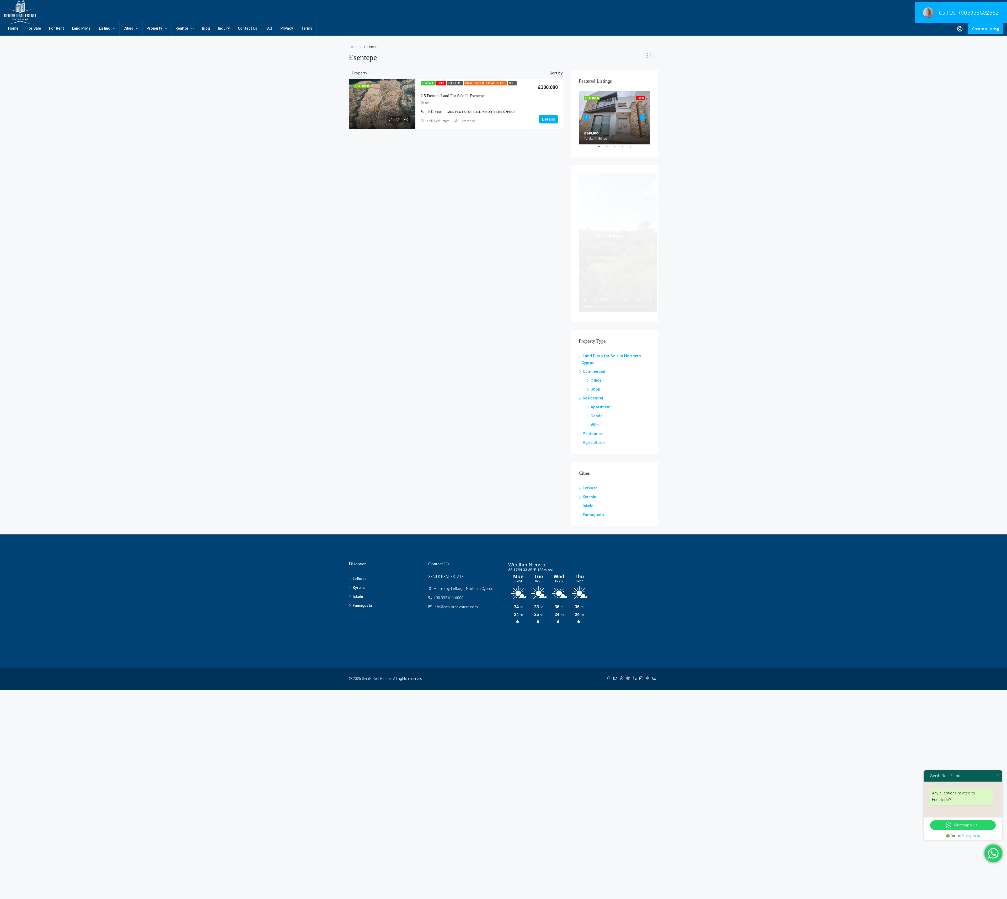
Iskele (588, 505)
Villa (595, 425)
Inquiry (224, 28)
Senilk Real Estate (437, 121)
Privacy (286, 28)
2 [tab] (609, 148)
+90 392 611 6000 (448, 598)
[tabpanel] (614, 117)
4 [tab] (625, 148)
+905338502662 (978, 13)
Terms (306, 28)
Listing (104, 28)
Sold (441, 83)
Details (548, 119)
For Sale (33, 28)
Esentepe (455, 83)
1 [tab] (601, 148)
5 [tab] (633, 148)
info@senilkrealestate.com (456, 607)
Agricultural (594, 442)
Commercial (594, 371)
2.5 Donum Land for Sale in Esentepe (453, 96)
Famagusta (593, 514)
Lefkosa (590, 488)
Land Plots (81, 28)
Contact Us (247, 28)
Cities (128, 28)
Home (13, 28)
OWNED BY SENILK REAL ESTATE (485, 83)
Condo (597, 416)
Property (154, 28)
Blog (206, 28)
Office (596, 380)
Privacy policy (971, 836)
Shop (595, 389)
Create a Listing (985, 29)
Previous (586, 117)
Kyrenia (589, 497)
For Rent (56, 28)
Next (642, 117)
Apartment (601, 407)
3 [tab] (617, 148)
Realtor (182, 28)
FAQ (268, 28)
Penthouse (593, 433)
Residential (593, 398)
